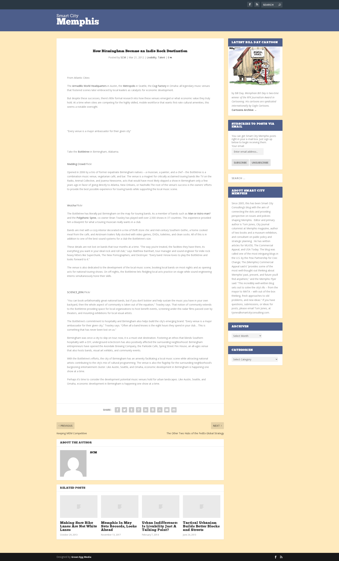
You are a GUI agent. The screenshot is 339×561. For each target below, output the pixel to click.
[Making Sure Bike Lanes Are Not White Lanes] (78, 506)
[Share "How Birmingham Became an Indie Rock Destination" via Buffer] (152, 409)
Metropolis (129, 86)
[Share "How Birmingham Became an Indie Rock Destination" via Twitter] (124, 409)
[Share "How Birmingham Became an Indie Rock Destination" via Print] (173, 409)
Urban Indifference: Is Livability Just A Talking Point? (160, 526)
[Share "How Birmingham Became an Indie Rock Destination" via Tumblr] (131, 409)
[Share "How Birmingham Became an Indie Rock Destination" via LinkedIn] (145, 409)
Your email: (238, 146)
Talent (161, 57)
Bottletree (84, 151)
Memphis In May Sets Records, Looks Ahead (119, 526)
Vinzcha (71, 205)
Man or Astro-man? (199, 213)
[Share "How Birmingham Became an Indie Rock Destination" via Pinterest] (138, 409)
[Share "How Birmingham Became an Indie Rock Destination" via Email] (166, 409)
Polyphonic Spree (86, 217)
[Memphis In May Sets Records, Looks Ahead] (119, 506)
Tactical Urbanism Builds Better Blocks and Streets (201, 526)
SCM (123, 57)
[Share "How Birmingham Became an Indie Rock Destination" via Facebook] (117, 409)
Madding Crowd (76, 164)
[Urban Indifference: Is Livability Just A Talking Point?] (160, 506)
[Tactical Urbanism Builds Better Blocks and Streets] (201, 506)
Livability (151, 57)
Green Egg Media (81, 557)
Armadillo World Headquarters (89, 86)
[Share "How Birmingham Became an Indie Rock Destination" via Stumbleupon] (159, 409)
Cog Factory (159, 86)
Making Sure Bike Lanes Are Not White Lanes (78, 526)
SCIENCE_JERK (75, 292)
